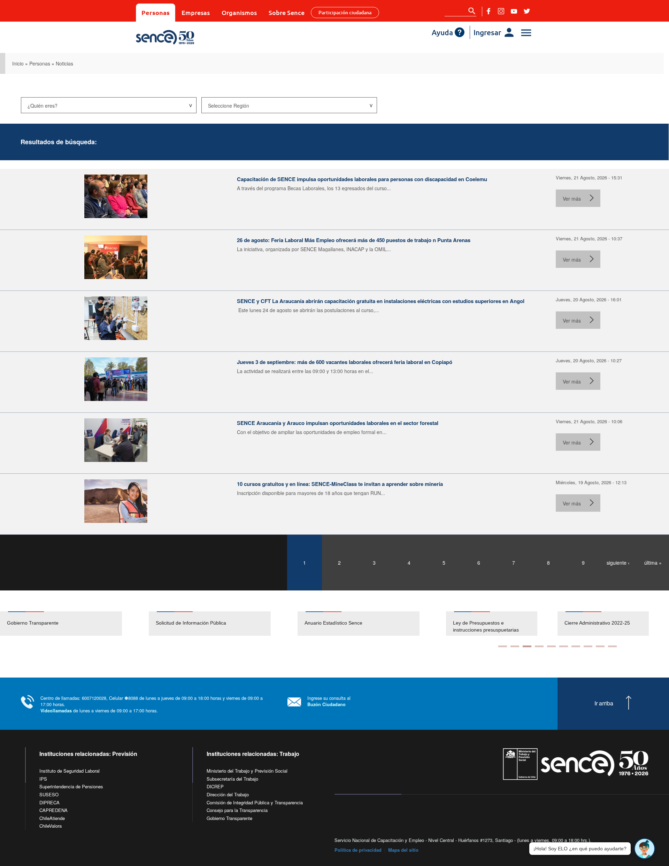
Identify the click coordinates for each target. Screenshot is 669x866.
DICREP (215, 786)
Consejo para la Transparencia (237, 810)
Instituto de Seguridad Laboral (69, 770)
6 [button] (563, 646)
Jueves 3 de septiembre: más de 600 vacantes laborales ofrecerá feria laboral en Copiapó (344, 362)
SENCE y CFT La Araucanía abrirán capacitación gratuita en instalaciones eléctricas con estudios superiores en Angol (380, 301)
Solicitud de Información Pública (191, 623)
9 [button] (600, 646)
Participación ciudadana (344, 12)
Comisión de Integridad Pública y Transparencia (255, 802)
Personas (155, 12)
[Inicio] (185, 37)
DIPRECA (49, 802)
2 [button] (514, 646)
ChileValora (50, 825)
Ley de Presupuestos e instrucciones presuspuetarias (486, 626)
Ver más (572, 198)
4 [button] (539, 646)
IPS (43, 778)
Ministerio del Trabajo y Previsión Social (247, 770)
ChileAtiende (52, 818)
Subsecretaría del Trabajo (232, 778)
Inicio (18, 63)
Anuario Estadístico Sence (333, 623)
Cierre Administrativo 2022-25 (597, 623)
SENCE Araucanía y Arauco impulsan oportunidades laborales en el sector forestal (337, 423)
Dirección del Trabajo (228, 794)
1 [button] (502, 646)
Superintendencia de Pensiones (71, 786)
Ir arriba (603, 703)
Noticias (64, 63)
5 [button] (551, 646)
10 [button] (612, 646)
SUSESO (49, 794)
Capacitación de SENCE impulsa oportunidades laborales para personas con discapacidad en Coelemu (362, 179)
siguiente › (618, 562)
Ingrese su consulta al (329, 701)
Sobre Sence (287, 12)
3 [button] (527, 646)
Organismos (239, 12)
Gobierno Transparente (33, 623)
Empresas (196, 12)
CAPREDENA (53, 810)
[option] (74, 623)
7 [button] (575, 646)
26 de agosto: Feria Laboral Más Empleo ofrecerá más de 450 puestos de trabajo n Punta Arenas (353, 240)
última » (653, 562)
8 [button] (588, 646)
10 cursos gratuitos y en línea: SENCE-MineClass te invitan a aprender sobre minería (340, 484)
